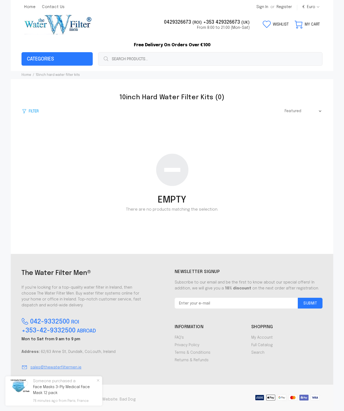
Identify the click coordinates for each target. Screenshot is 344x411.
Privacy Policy (187, 345)
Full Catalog (262, 345)
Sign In (262, 7)
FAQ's (179, 337)
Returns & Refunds (192, 360)
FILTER (34, 111)
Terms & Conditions (192, 353)
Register (284, 7)
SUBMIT (310, 303)
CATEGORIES (40, 59)
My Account (262, 337)
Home (26, 75)
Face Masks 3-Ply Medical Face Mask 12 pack (61, 390)
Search (257, 353)
